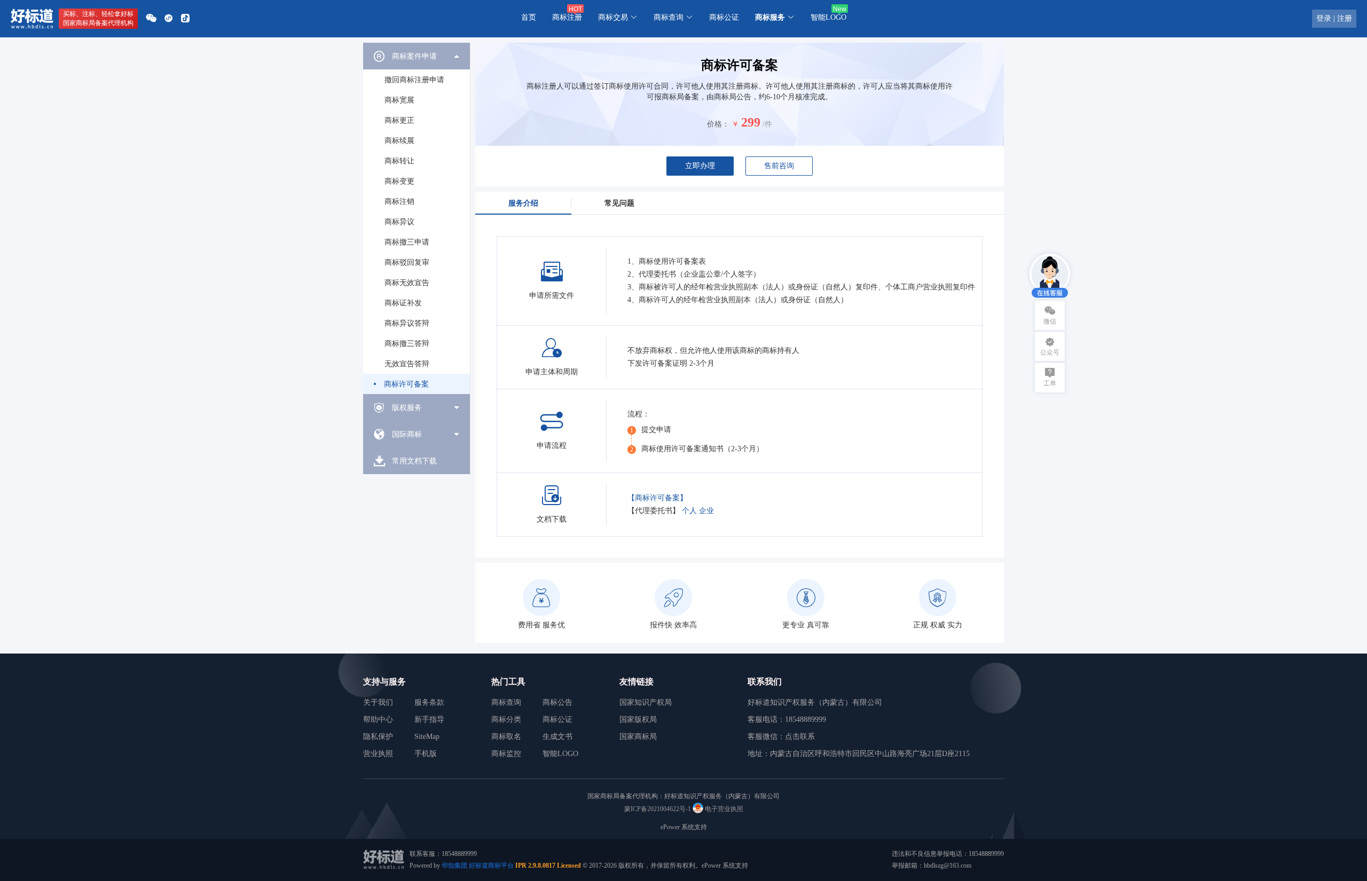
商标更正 (399, 120)
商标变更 (399, 181)
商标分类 (506, 719)
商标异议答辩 (406, 323)
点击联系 (800, 737)
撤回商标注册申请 (414, 80)
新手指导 (429, 719)
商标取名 (506, 737)
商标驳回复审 (406, 262)
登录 (1323, 18)
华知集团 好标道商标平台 (478, 865)
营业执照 (378, 754)
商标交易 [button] (614, 17)
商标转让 (399, 161)
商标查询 (506, 702)
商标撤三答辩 (406, 344)
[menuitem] (416, 218)
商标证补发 (403, 303)
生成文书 (557, 737)
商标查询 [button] (670, 17)
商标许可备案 (406, 384)
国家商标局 (638, 737)
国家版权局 (638, 719)
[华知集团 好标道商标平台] (32, 19)
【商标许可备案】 (657, 498)
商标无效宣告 (406, 283)
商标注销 (399, 202)
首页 (528, 17)
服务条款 (429, 702)
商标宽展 (399, 100)
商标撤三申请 (406, 242)
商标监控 (506, 754)
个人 (689, 511)
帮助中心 (378, 719)
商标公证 (724, 17)
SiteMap (426, 737)
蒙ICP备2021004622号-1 (657, 809)
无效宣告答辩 (406, 364)
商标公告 (557, 702)
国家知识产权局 (645, 702)
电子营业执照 (723, 809)
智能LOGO (828, 17)
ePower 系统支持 (684, 827)
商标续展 (399, 141)
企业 (706, 511)
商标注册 (567, 17)
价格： (718, 124)
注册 (1344, 18)
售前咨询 (779, 166)
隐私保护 (378, 737)
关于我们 (378, 702)
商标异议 (399, 222)
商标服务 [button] (771, 17)
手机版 (425, 754)
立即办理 (700, 166)
